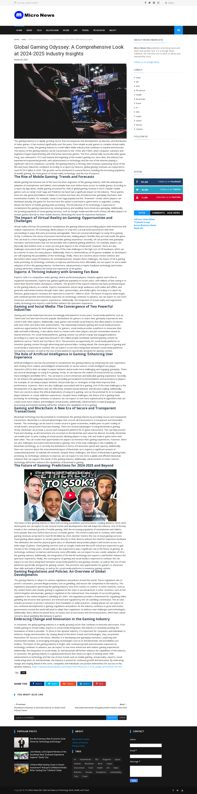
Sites (142, 213)
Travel (85, 30)
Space (138, 120)
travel (138, 103)
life (137, 81)
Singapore (107, 759)
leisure (139, 124)
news (24, 39)
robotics (139, 129)
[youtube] (182, 790)
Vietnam (77, 763)
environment (79, 768)
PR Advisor (99, 30)
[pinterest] (154, 2)
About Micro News (81, 739)
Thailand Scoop (142, 222)
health (139, 94)
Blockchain (52, 30)
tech (138, 86)
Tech (39, 30)
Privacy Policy (78, 746)
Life (75, 30)
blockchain (140, 99)
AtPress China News (144, 219)
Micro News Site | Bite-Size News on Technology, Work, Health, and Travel (59, 790)
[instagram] (158, 2)
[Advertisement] (111, 13)
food (91, 768)
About (112, 30)
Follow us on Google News (146, 62)
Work (66, 30)
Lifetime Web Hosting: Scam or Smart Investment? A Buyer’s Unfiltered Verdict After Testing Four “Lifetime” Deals (48, 767)
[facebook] (145, 2)
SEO (138, 112)
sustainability (115, 772)
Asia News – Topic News (174, 213)
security (89, 772)
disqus (122, 717)
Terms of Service (80, 742)
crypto (138, 116)
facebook (112, 717)
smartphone (101, 772)
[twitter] (149, 2)
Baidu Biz (138, 228)
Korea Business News (145, 225)
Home (19, 30)
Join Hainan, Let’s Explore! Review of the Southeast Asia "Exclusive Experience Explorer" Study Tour (48, 755)
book (100, 763)
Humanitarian (85, 759)
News (29, 30)
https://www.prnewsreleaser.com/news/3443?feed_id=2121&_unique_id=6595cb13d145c (77, 666)
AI (137, 107)
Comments (158, 213)
